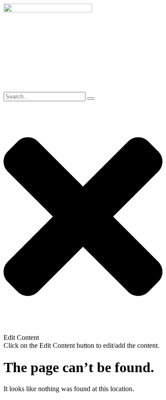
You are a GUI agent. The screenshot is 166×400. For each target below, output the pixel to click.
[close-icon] (83, 329)
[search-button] (90, 98)
